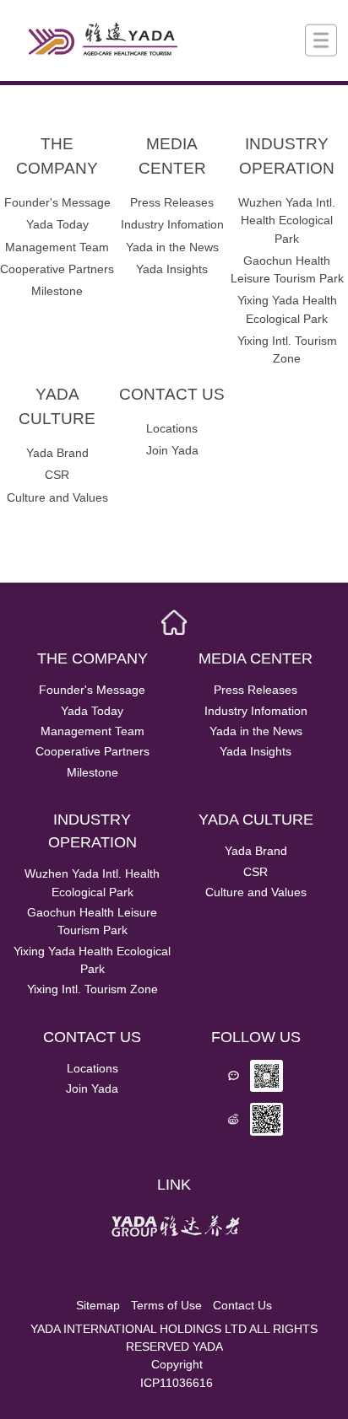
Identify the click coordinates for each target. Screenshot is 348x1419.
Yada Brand (57, 453)
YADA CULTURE (57, 406)
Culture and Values (57, 497)
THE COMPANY (57, 156)
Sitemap (98, 1305)
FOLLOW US (256, 1037)
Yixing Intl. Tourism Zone (287, 349)
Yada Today (57, 224)
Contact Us (242, 1305)
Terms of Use (166, 1305)
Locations (172, 428)
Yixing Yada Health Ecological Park (287, 309)
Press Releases (172, 202)
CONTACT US (172, 394)
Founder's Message (57, 202)
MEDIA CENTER (172, 156)
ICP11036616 (176, 1382)
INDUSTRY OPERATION (286, 156)
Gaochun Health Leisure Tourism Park (287, 269)
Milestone (57, 291)
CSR (57, 474)
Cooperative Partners (57, 269)
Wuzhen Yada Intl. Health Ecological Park (286, 220)
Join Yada (172, 450)
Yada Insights (172, 269)
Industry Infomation (172, 224)
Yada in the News (172, 247)
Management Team (57, 247)
